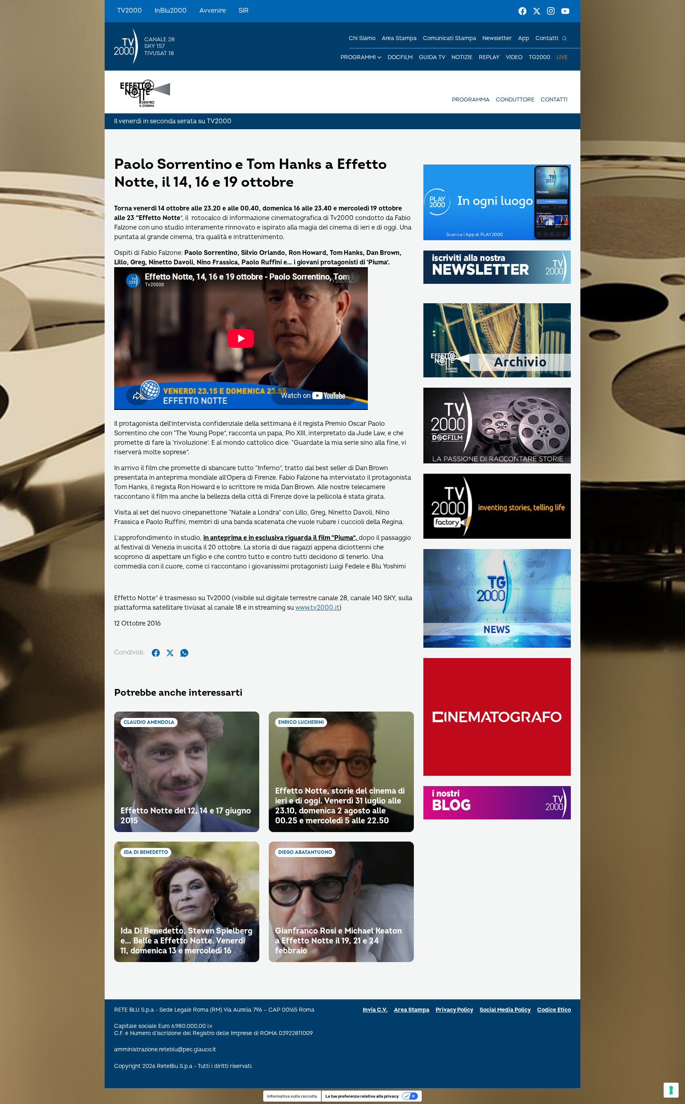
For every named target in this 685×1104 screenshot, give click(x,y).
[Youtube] (565, 11)
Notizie (462, 57)
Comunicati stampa (449, 38)
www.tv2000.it (317, 608)
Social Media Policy (505, 1009)
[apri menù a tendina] (379, 57)
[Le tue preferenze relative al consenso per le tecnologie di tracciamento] (671, 1090)
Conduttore (515, 99)
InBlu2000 (171, 11)
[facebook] (155, 652)
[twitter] (170, 652)
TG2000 (539, 57)
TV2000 (129, 11)
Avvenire (212, 11)
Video (514, 57)
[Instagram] (551, 11)
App (523, 38)
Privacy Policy (454, 1009)
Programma (471, 99)
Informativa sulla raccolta (292, 1096)
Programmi (358, 57)
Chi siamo (362, 38)
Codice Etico (554, 1009)
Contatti (547, 38)
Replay (489, 57)
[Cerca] (564, 38)
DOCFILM (400, 57)
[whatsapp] (184, 652)
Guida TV (432, 57)
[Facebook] (522, 11)
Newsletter (497, 38)
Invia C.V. (375, 1009)
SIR (244, 11)
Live (562, 57)
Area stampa (399, 38)
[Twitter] (536, 11)
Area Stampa (411, 1009)
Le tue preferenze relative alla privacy (362, 1096)
